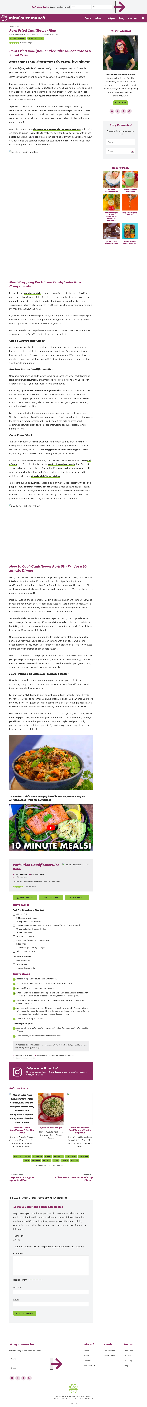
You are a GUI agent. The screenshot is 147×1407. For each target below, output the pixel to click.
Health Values (109, 1356)
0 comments (42, 1166)
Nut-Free (46, 1160)
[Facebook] (124, 111)
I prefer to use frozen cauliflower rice (40, 390)
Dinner (48, 1156)
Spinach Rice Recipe (51, 1127)
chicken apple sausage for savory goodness (57, 129)
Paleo (56, 1160)
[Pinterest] (118, 111)
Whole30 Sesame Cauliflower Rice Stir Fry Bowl (80, 1130)
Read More (120, 103)
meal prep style (32, 293)
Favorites (58, 1156)
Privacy (56, 1398)
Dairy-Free (37, 1156)
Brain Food (128, 1351)
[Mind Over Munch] (23, 18)
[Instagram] (129, 111)
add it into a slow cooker (36, 486)
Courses (132, 18)
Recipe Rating (20, 1280)
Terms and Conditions (69, 1398)
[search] (143, 18)
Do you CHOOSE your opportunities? (21, 1178)
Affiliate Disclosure (86, 1398)
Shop (126, 1366)
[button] (14, 886)
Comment (19, 1253)
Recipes (110, 18)
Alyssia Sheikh (23, 34)
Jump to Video (36, 38)
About (98, 18)
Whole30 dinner (35, 68)
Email (16, 1300)
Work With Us (89, 1366)
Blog (121, 18)
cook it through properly (61, 464)
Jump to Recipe (18, 38)
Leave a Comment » (58, 1166)
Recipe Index (109, 1351)
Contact (87, 1361)
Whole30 (74, 1160)
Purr (76, 1403)
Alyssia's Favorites (22, 1156)
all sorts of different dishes (45, 476)
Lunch (26, 1160)
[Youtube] (112, 111)
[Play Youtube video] (51, 827)
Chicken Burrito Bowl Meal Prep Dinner (74, 1178)
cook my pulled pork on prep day (59, 449)
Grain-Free (83, 1156)
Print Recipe (26, 897)
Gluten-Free (71, 1156)
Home (88, 18)
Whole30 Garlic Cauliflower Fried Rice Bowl (22, 1130)
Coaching (128, 1361)
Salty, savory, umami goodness (44, 95)
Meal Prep (36, 1160)
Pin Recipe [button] (78, 897)
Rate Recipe (52, 897)
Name (17, 1287)
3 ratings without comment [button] (52, 1197)
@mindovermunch (58, 1072)
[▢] (14, 914)
